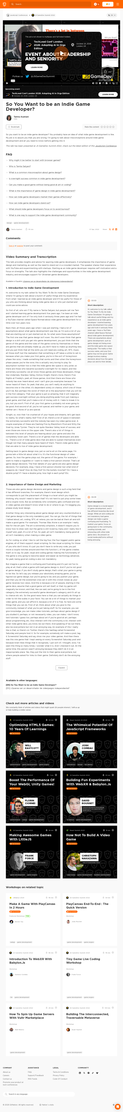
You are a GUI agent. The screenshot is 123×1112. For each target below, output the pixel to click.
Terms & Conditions (61, 1072)
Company (7, 1068)
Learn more (108, 94)
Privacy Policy (58, 1075)
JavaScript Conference (105, 146)
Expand (61, 668)
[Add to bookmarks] (55, 720)
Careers (6, 1075)
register (20, 246)
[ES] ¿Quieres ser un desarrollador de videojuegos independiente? (37, 688)
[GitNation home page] (4, 4)
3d (11, 997)
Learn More (37, 67)
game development (21, 223)
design (9, 223)
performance (15, 764)
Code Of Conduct (60, 1079)
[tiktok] (93, 1073)
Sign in (11, 246)
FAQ (30, 1072)
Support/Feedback (36, 1075)
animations (71, 764)
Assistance (33, 1068)
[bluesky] (97, 1073)
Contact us (7, 1079)
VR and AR (70, 819)
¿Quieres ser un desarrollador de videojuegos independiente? (48, 281)
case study (71, 875)
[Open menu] (117, 4)
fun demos (88, 764)
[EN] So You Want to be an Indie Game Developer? (31, 685)
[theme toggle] (96, 4)
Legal (56, 1068)
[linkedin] (80, 1073)
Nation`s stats (48, 1105)
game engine (44, 764)
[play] (61, 53)
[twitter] (84, 1073)
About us (6, 1072)
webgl (24, 819)
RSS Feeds (32, 1079)
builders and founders (102, 875)
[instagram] (88, 1073)
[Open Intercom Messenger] (118, 1107)
